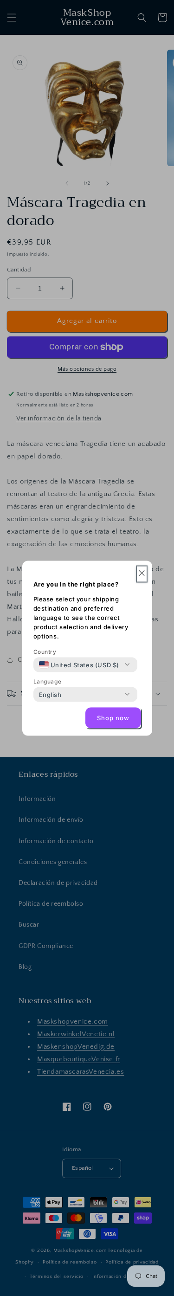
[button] (141, 573)
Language (47, 680)
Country (45, 651)
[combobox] (79, 664)
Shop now (113, 718)
